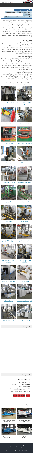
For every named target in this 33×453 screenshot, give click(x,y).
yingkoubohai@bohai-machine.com (18, 388)
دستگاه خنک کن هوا (8, 320)
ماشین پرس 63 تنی (8, 162)
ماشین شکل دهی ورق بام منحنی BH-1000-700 (25, 437)
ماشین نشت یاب (24, 281)
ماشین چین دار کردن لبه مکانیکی (24, 261)
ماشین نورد (27, 14)
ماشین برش (8, 123)
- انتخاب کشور (6, 2)
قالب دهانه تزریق (8, 143)
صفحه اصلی (29, 20)
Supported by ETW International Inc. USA (16, 450)
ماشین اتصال (8, 221)
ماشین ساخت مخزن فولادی (23, 10)
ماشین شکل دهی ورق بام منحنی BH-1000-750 (9, 437)
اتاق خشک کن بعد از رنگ (24, 320)
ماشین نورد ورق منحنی (24, 12)
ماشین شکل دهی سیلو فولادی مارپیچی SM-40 (17, 16)
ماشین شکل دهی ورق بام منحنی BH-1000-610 (25, 421)
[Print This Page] (16, 395)
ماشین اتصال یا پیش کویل (24, 182)
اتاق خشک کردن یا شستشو (24, 301)
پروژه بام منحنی (10, 12)
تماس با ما (25, 375)
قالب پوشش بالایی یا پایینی (24, 143)
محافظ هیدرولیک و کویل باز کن (24, 103)
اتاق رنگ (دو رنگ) (8, 301)
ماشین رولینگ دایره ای (9, 182)
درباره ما (14, 447)
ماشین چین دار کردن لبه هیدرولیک (8, 261)
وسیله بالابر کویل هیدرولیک (9, 102)
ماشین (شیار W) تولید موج (9, 240)
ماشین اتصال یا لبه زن (24, 240)
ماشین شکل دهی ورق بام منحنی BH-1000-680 (9, 421)
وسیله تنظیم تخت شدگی (24, 123)
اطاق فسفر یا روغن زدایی (8, 281)
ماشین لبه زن (24, 221)
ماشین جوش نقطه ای (24, 201)
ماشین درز (8, 201)
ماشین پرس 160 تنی (24, 162)
